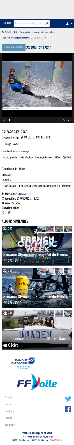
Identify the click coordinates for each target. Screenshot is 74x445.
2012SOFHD (24, 194)
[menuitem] (68, 23)
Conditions (10, 411)
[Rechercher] (46, 23)
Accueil (7, 32)
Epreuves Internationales (43, 32)
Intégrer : (6, 179)
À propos (9, 397)
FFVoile (55, 9)
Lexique (8, 418)
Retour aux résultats (13, 48)
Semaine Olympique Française (16, 37)
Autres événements (22, 32)
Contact (9, 404)
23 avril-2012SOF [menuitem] (38, 37)
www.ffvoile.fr (56, 439)
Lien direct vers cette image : (16, 151)
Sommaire (10, 424)
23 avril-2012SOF (38, 48)
